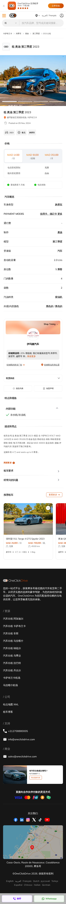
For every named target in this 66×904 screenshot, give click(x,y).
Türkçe (54, 881)
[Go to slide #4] (56, 101)
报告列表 (19, 388)
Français (27, 881)
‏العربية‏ (18, 881)
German (46, 885)
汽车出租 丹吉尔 (12, 670)
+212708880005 (18, 731)
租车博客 (8, 711)
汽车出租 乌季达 (12, 655)
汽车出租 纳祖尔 (12, 648)
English (10, 881)
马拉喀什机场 (10, 685)
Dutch (36, 881)
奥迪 (60, 232)
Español (18, 885)
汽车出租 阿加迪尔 (13, 618)
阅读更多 (8, 463)
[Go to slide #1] (9, 101)
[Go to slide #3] (40, 101)
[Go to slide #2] (25, 101)
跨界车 (58, 204)
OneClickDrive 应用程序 (27, 4)
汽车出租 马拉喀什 (13, 640)
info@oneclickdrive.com (21, 739)
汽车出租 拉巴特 (12, 662)
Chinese (28, 885)
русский (45, 881)
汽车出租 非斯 (10, 633)
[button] (4, 16)
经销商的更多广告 (14, 365)
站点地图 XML (11, 704)
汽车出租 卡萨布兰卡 (14, 626)
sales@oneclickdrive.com (22, 756)
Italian (37, 885)
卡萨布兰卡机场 (11, 677)
